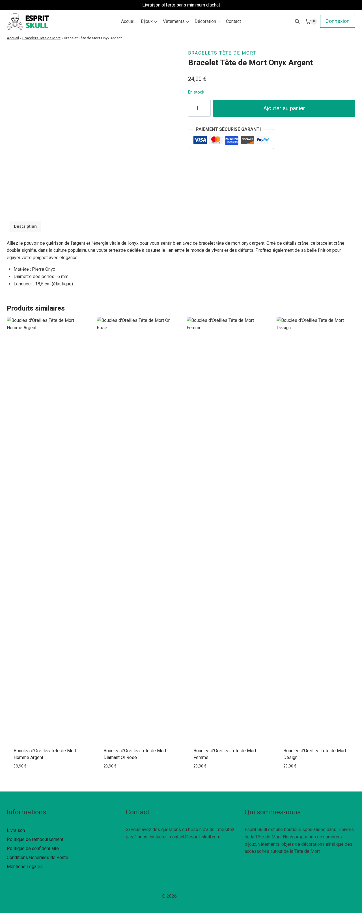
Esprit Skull (189, 896)
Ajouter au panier (284, 108)
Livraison (16, 830)
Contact (233, 21)
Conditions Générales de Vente (37, 857)
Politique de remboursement (35, 839)
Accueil (128, 21)
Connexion (338, 21)
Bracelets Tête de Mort (41, 38)
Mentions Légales (25, 866)
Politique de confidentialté (33, 848)
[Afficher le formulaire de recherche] (297, 21)
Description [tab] (25, 226)
